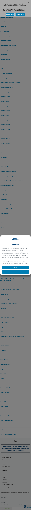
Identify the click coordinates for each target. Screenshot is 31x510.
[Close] (28, 2)
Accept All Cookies (20, 14)
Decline (15, 267)
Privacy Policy (5, 11)
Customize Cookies (10, 14)
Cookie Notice (11, 11)
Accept (15, 271)
